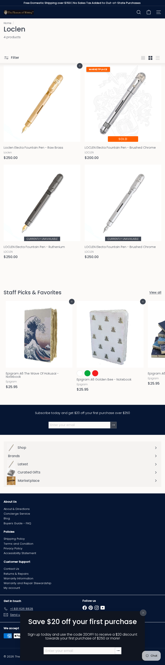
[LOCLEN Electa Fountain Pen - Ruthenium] (42, 213)
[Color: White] (80, 373)
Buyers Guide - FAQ (17, 523)
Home (7, 23)
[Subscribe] (118, 650)
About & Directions (17, 509)
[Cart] (149, 12)
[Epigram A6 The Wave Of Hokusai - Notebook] (39, 346)
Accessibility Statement (20, 553)
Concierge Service (17, 514)
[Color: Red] (95, 373)
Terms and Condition (18, 544)
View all (155, 292)
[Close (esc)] (143, 612)
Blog (7, 518)
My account (12, 588)
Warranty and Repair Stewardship (27, 583)
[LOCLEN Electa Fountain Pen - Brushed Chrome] (123, 113)
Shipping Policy (14, 539)
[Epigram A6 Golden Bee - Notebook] (110, 347)
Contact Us (11, 569)
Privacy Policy (13, 548)
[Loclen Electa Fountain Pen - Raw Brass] (42, 113)
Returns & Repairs (16, 574)
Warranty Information (18, 578)
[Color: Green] (87, 373)
